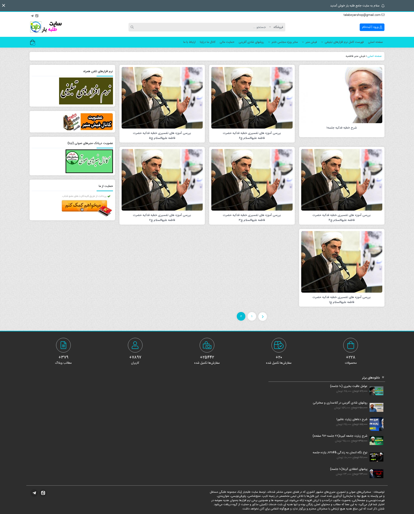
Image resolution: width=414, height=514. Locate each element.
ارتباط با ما (189, 42)
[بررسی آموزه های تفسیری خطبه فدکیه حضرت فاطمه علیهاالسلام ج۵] (162, 97)
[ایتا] (37, 15)
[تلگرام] (32, 15)
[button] (3, 5)
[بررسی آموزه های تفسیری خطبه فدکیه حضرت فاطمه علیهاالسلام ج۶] (252, 97)
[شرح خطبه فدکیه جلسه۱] (342, 94)
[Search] (133, 27)
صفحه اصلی (375, 42)
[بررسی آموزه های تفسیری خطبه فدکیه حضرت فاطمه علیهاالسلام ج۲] (162, 179)
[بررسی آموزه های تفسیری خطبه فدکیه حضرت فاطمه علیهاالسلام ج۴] (342, 179)
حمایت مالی (227, 42)
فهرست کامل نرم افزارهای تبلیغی (344, 42)
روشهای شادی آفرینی (251, 42)
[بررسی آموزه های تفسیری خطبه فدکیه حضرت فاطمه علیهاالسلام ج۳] (252, 179)
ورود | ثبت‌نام (371, 27)
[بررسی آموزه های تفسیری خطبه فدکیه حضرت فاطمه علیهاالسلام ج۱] (342, 261)
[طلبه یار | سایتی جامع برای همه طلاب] (46, 27)
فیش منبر (311, 42)
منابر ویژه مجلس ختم (285, 42)
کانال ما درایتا (207, 42)
